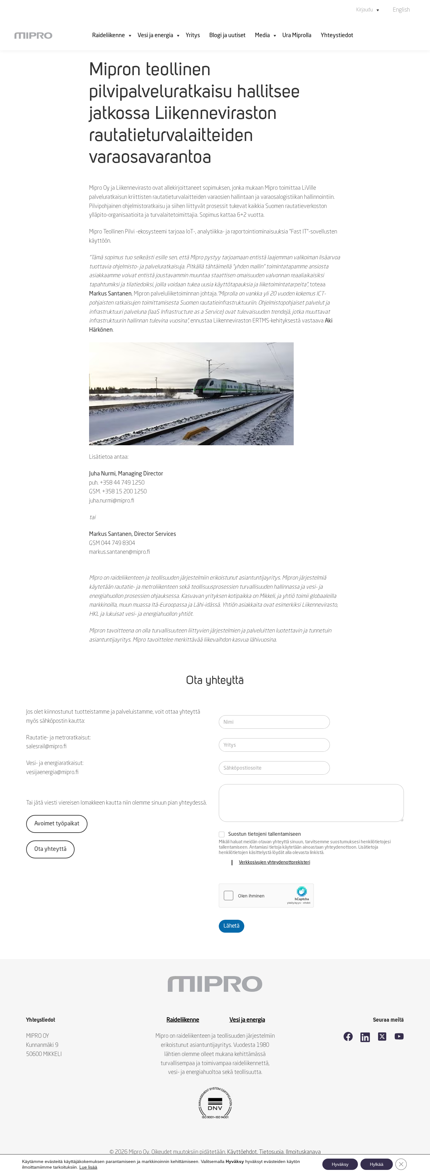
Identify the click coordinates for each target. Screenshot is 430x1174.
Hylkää (376, 1164)
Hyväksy (340, 1164)
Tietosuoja (271, 1152)
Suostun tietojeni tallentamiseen (264, 834)
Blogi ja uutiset (227, 35)
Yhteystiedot (337, 35)
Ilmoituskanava (303, 1152)
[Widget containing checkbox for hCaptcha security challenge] (266, 895)
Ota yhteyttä (50, 849)
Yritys (193, 35)
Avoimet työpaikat (56, 824)
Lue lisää (88, 1167)
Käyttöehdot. (242, 1152)
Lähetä (231, 926)
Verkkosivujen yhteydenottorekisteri (274, 862)
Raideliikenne (108, 35)
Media (262, 35)
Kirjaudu (364, 10)
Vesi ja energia (155, 35)
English (401, 10)
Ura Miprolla (296, 35)
